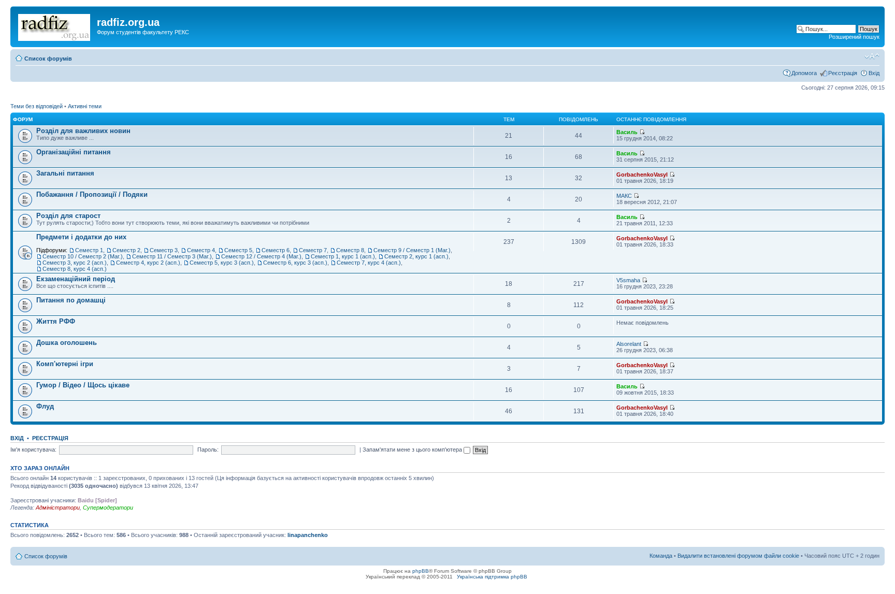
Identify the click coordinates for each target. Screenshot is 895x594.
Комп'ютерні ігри (64, 364)
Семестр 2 (126, 250)
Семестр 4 (201, 250)
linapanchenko (307, 535)
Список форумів (48, 58)
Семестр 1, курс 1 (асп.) (343, 256)
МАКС (624, 196)
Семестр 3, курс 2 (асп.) (74, 262)
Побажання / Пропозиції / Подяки (92, 194)
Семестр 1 (89, 250)
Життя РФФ (55, 321)
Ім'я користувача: (33, 449)
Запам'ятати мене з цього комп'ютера (413, 449)
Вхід (874, 73)
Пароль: (208, 449)
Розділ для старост (68, 216)
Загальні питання (65, 173)
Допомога (804, 73)
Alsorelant (628, 344)
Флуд (45, 406)
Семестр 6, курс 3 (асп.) (295, 262)
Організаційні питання (73, 152)
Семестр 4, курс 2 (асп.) (148, 262)
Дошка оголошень (66, 342)
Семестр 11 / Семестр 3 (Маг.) (172, 256)
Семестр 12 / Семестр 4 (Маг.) (261, 256)
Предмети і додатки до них (81, 237)
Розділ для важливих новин (83, 131)
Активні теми (85, 106)
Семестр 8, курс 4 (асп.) (74, 269)
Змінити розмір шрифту (871, 56)
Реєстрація (842, 73)
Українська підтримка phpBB (492, 576)
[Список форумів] (55, 25)
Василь (627, 132)
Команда (660, 556)
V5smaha (628, 280)
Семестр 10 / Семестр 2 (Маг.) (82, 256)
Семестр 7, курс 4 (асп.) (369, 262)
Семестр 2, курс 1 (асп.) (416, 256)
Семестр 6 (276, 250)
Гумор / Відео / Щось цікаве (82, 385)
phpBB (420, 571)
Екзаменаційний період (75, 279)
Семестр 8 (350, 250)
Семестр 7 (313, 250)
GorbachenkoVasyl (642, 174)
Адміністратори (58, 507)
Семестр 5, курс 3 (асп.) (222, 262)
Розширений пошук (854, 37)
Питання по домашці (71, 300)
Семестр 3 (164, 250)
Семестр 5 (238, 250)
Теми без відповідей (36, 106)
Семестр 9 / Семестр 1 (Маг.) (412, 250)
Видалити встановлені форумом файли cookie (738, 556)
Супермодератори (108, 507)
